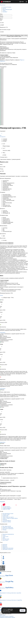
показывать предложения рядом (9, 290)
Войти (22, 1)
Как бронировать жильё (8, 513)
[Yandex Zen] (3, 563)
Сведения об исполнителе (6, 482)
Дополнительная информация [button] (6, 242)
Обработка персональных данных (7, 617)
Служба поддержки (7, 507)
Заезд (1, 14)
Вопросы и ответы (7, 521)
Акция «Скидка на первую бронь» (10, 518)
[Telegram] (3, 555)
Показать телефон (4, 55)
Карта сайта (2, 615)
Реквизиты (5, 546)
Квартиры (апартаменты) (8, 534)
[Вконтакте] (3, 560)
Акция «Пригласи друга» (8, 517)
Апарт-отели (5, 536)
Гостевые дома (6, 538)
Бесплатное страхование (8, 528)
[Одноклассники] (3, 557)
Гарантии (5, 519)
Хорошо (22, 610)
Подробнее (2, 501)
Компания (5, 544)
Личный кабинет (6, 506)
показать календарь (4, 280)
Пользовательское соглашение (6, 616)
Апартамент (2, 332)
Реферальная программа (8, 548)
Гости (1, 19)
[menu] (26, 1)
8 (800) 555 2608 (6, 509)
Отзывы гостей (6, 514)
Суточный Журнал (7, 520)
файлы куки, (10, 609)
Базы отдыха (5, 540)
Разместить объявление (8, 527)
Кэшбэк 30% (5, 515)
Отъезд (1, 16)
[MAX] (3, 558)
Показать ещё (3, 463)
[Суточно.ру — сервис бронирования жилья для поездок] (6, 1)
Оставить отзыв (4, 458)
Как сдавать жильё (7, 526)
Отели (4, 535)
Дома (4, 537)
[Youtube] (3, 562)
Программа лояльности (8, 549)
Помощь (4, 529)
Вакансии (5, 545)
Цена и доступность (4, 48)
